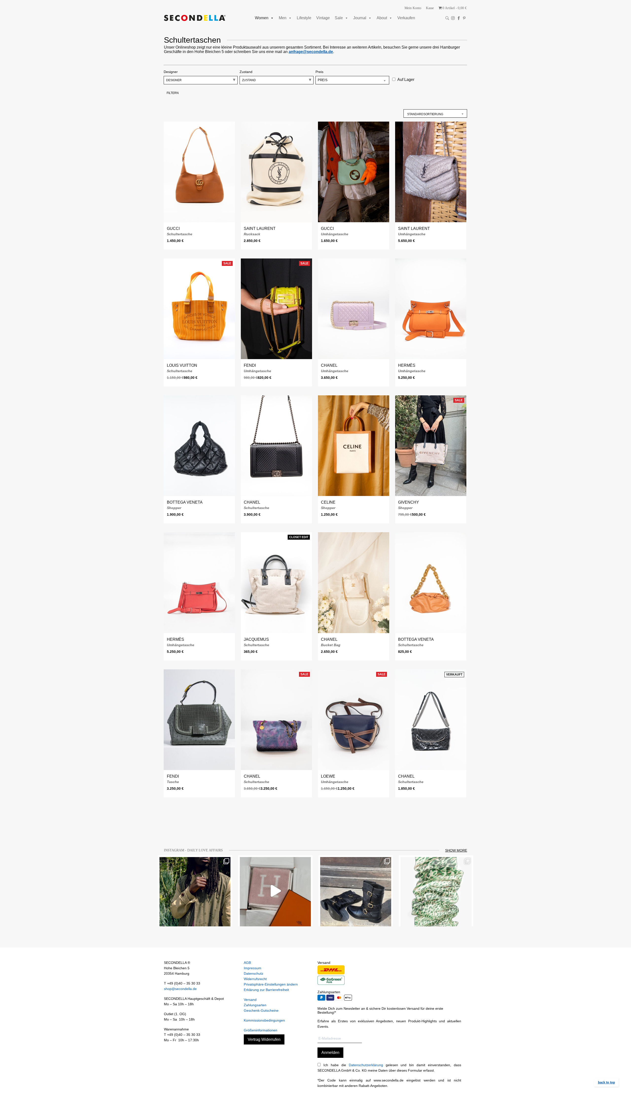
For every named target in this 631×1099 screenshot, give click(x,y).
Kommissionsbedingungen (264, 1020)
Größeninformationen (260, 1030)
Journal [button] (359, 18)
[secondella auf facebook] (458, 18)
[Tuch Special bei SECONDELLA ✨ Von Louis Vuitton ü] (436, 890)
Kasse (430, 8)
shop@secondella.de (180, 989)
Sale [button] (339, 18)
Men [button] (282, 18)
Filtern (173, 93)
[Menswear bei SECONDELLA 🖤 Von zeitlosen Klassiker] (195, 890)
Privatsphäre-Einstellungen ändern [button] (271, 984)
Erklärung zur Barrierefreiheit (266, 990)
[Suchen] (447, 18)
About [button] (382, 18)
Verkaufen (406, 18)
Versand (250, 1000)
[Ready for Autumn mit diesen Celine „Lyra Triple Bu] (355, 890)
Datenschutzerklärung (366, 1065)
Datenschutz (253, 973)
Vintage (323, 18)
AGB (247, 963)
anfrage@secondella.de (311, 52)
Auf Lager (405, 79)
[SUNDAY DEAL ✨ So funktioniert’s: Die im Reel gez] (275, 890)
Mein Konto (412, 8)
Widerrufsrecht (255, 979)
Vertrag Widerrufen (264, 1039)
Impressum (252, 968)
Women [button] (261, 18)
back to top (606, 1082)
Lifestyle (304, 18)
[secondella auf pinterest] (464, 18)
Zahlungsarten (255, 1005)
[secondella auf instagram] (453, 18)
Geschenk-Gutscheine (261, 1010)
